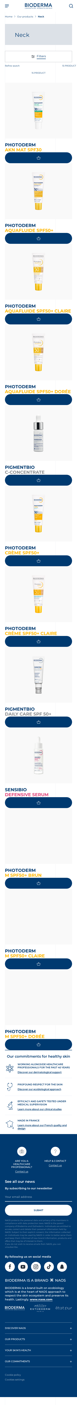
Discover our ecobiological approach (39, 1089)
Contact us (21, 1171)
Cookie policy (13, 1374)
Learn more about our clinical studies (40, 1109)
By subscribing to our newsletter (28, 1188)
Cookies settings (14, 1379)
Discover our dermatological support (40, 1072)
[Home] (38, 6)
